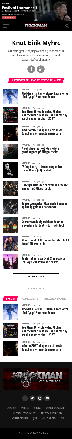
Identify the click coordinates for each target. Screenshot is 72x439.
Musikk (37, 408)
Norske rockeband (55, 408)
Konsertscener (20, 418)
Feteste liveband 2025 (25, 413)
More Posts (36, 276)
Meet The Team (49, 418)
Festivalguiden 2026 (52, 413)
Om (62, 418)
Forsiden (11, 408)
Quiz (35, 418)
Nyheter (25, 408)
